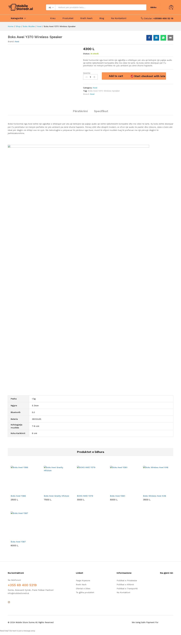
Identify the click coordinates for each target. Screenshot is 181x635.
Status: (86, 53)
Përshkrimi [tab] (80, 111)
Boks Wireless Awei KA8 (154, 496)
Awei (17, 41)
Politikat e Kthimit (125, 584)
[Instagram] (8, 602)
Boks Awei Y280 (117, 496)
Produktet (68, 18)
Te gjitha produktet (85, 592)
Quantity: (86, 73)
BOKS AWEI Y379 (85, 496)
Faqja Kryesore (83, 580)
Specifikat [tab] (101, 111)
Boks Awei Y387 (18, 542)
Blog (101, 18)
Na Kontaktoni (118, 18)
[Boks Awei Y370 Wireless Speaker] (149, 38)
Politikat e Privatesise (127, 580)
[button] (21, 491)
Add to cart (116, 75)
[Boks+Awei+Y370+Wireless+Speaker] (156, 38)
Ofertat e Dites (83, 588)
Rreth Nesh (86, 18)
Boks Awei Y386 (18, 496)
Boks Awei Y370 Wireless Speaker (104, 91)
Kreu (53, 18)
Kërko (153, 7)
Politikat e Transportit (127, 588)
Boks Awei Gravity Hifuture (56, 496)
